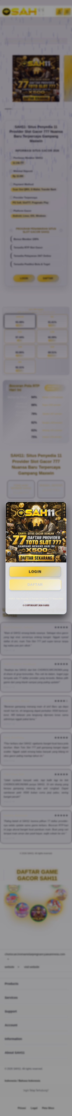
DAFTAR (35, 584)
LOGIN (35, 571)
